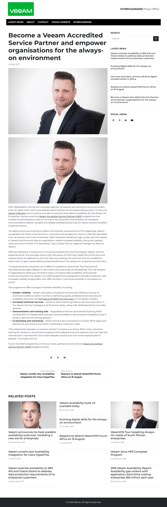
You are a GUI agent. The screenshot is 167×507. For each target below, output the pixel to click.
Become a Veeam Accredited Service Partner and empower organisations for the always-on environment (135, 99)
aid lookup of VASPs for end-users (56, 299)
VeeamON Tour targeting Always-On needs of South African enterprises (133, 435)
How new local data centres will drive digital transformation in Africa (134, 77)
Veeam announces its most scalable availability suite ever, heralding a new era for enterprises (32, 435)
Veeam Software (16, 213)
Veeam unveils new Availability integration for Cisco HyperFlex (28, 453)
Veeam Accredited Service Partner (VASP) (60, 216)
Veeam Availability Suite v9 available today (77, 404)
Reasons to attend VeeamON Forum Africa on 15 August (83, 437)
